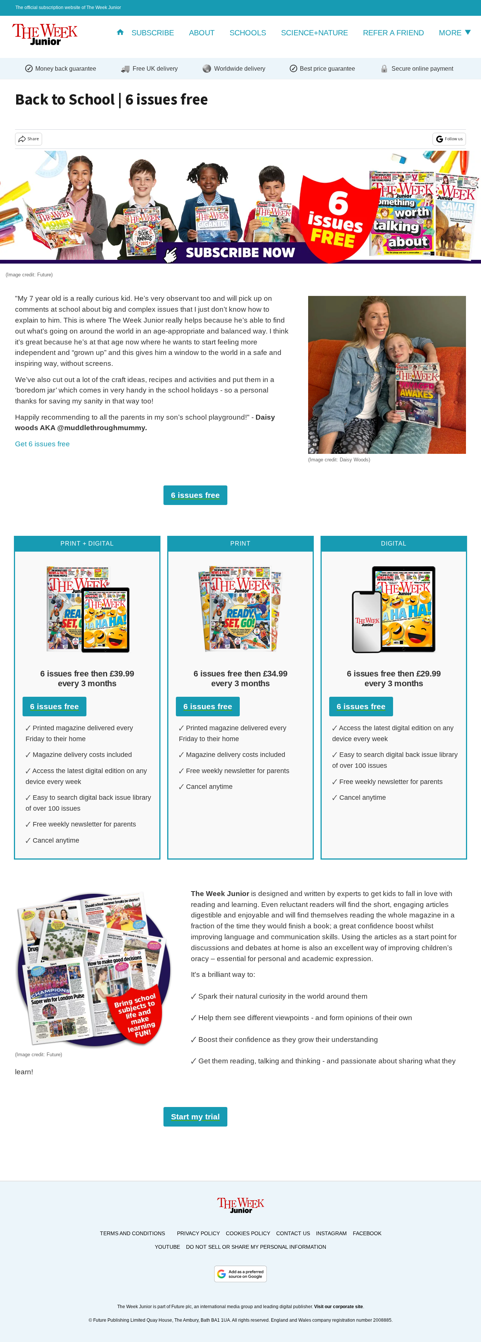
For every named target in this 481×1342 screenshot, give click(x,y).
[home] (120, 32)
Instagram (331, 1233)
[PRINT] (240, 609)
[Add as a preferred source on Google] (240, 1274)
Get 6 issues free (42, 444)
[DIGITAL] (394, 609)
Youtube (167, 1247)
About (202, 33)
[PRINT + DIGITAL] (87, 609)
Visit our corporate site (338, 1306)
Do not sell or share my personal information (256, 1247)
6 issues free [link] (195, 495)
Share (33, 139)
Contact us (293, 1233)
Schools (248, 33)
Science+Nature (314, 33)
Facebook (367, 1233)
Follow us (454, 139)
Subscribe (153, 33)
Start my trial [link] (195, 1116)
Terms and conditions (132, 1233)
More (451, 33)
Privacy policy (198, 1233)
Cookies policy (248, 1233)
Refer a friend (393, 33)
